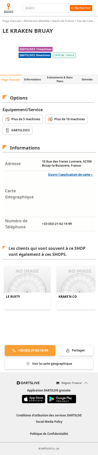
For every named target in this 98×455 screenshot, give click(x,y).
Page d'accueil (12, 21)
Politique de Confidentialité (49, 434)
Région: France (72, 383)
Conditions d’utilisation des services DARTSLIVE (49, 415)
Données (87, 79)
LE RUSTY (13, 297)
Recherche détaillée (37, 21)
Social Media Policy (49, 421)
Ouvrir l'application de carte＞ (70, 174)
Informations (32, 79)
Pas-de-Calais (85, 21)
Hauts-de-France (63, 21)
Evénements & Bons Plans (60, 79)
